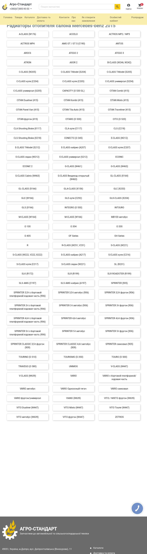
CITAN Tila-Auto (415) (73, 109)
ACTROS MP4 (28, 43)
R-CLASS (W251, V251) (73, 245)
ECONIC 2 (27, 166)
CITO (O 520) (119, 119)
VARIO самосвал (119, 388)
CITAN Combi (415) (119, 90)
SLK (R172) (27, 273)
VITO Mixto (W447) (73, 407)
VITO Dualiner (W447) (28, 407)
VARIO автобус (27, 388)
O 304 (73, 226)
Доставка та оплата (43, 19)
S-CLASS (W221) (119, 245)
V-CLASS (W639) (27, 375)
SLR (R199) (73, 273)
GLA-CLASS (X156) (73, 188)
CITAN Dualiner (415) (27, 100)
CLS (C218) (119, 128)
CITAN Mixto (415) (119, 100)
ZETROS (119, 417)
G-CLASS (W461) (73, 166)
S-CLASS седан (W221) (73, 264)
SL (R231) (119, 264)
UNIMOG (73, 366)
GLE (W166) (27, 198)
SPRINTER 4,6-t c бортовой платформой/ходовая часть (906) (27, 320)
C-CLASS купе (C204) (27, 81)
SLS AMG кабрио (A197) (73, 283)
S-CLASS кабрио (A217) (73, 254)
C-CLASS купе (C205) (73, 81)
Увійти (128, 9)
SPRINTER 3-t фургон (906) (119, 305)
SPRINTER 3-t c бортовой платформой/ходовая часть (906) (27, 307)
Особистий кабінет (115, 19)
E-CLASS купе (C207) (119, 147)
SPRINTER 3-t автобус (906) (73, 305)
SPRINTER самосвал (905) (119, 344)
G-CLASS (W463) (119, 166)
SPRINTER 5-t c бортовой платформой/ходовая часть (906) (27, 333)
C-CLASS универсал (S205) (27, 90)
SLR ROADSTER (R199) (119, 273)
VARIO (73, 375)
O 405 (28, 236)
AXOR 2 (73, 62)
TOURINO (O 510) (27, 357)
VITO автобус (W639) (27, 417)
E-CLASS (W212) (119, 138)
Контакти (64, 17)
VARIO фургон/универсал (27, 398)
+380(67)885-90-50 (20, 8)
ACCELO (73, 34)
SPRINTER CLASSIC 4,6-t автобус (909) (73, 346)
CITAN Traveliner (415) (119, 109)
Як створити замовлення (88, 19)
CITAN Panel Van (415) (27, 109)
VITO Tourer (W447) (119, 407)
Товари (18, 17)
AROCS (27, 53)
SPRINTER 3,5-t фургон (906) (119, 292)
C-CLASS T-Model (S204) (73, 72)
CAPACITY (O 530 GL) (73, 90)
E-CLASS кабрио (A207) (73, 147)
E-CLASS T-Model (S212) (27, 147)
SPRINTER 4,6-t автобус (73, 318)
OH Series (119, 236)
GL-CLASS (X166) (27, 188)
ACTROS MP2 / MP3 (119, 34)
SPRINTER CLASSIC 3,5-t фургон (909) (27, 346)
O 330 (119, 226)
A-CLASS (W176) (27, 34)
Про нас (74, 19)
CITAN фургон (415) (27, 119)
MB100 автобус (119, 217)
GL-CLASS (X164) (119, 175)
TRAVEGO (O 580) (27, 366)
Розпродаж (137, 17)
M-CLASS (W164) (27, 217)
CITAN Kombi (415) (73, 100)
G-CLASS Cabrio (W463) (27, 175)
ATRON (27, 62)
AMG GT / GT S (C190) (73, 43)
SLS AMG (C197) (27, 283)
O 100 (28, 226)
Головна (7, 17)
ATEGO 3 (119, 53)
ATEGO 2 (73, 53)
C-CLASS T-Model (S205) (119, 72)
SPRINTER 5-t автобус (73, 331)
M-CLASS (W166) (73, 217)
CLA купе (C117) (73, 128)
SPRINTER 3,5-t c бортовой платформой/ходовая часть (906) (27, 294)
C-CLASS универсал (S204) (119, 81)
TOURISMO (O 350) (73, 357)
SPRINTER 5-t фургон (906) (119, 331)
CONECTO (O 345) (73, 138)
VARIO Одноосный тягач (73, 388)
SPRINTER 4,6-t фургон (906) (119, 318)
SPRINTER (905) (119, 283)
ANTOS (119, 43)
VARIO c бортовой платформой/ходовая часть (119, 377)
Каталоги (30, 17)
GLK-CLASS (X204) (119, 198)
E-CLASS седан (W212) (27, 157)
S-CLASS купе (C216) (119, 254)
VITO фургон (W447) (73, 417)
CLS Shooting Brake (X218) (27, 138)
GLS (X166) (27, 207)
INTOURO (119, 207)
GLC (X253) (119, 188)
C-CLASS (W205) (27, 72)
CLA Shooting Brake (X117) (27, 128)
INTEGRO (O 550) (73, 207)
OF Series (73, 236)
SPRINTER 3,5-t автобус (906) (73, 292)
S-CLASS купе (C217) (27, 264)
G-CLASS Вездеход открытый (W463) (73, 177)
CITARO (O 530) (73, 119)
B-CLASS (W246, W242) (119, 62)
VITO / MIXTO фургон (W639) (119, 398)
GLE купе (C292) (73, 198)
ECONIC (119, 157)
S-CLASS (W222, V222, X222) (27, 254)
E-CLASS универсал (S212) (73, 157)
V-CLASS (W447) (119, 366)
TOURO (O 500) (119, 357)
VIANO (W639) (73, 398)
